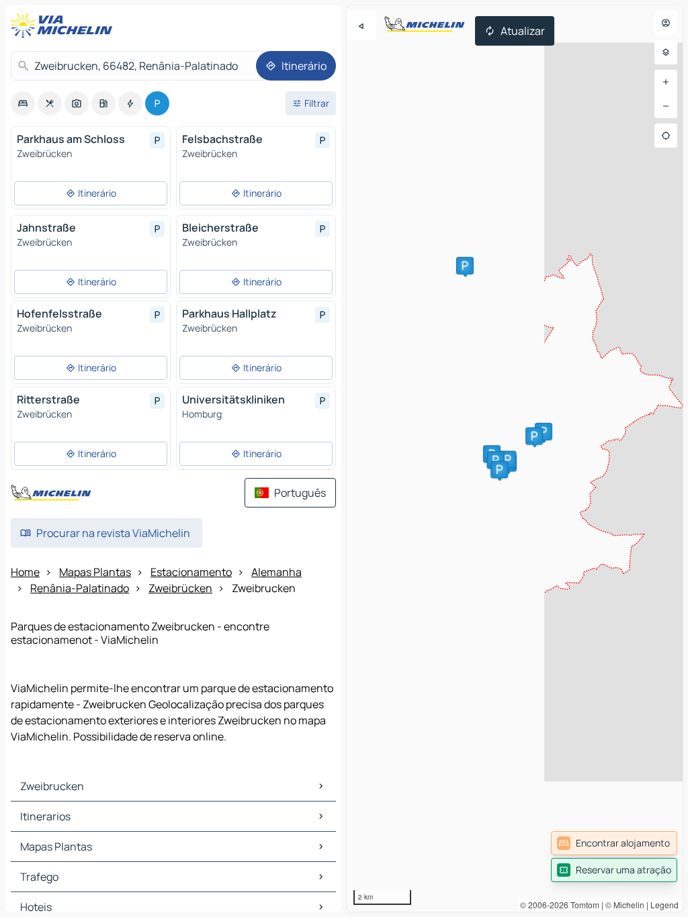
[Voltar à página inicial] (64, 25)
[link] (614, 843)
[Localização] (665, 136)
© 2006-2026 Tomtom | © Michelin (582, 904)
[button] (543, 431)
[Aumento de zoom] (665, 82)
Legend (664, 904)
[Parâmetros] (665, 52)
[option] (23, 103)
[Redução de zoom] (665, 106)
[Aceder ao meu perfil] (665, 23)
